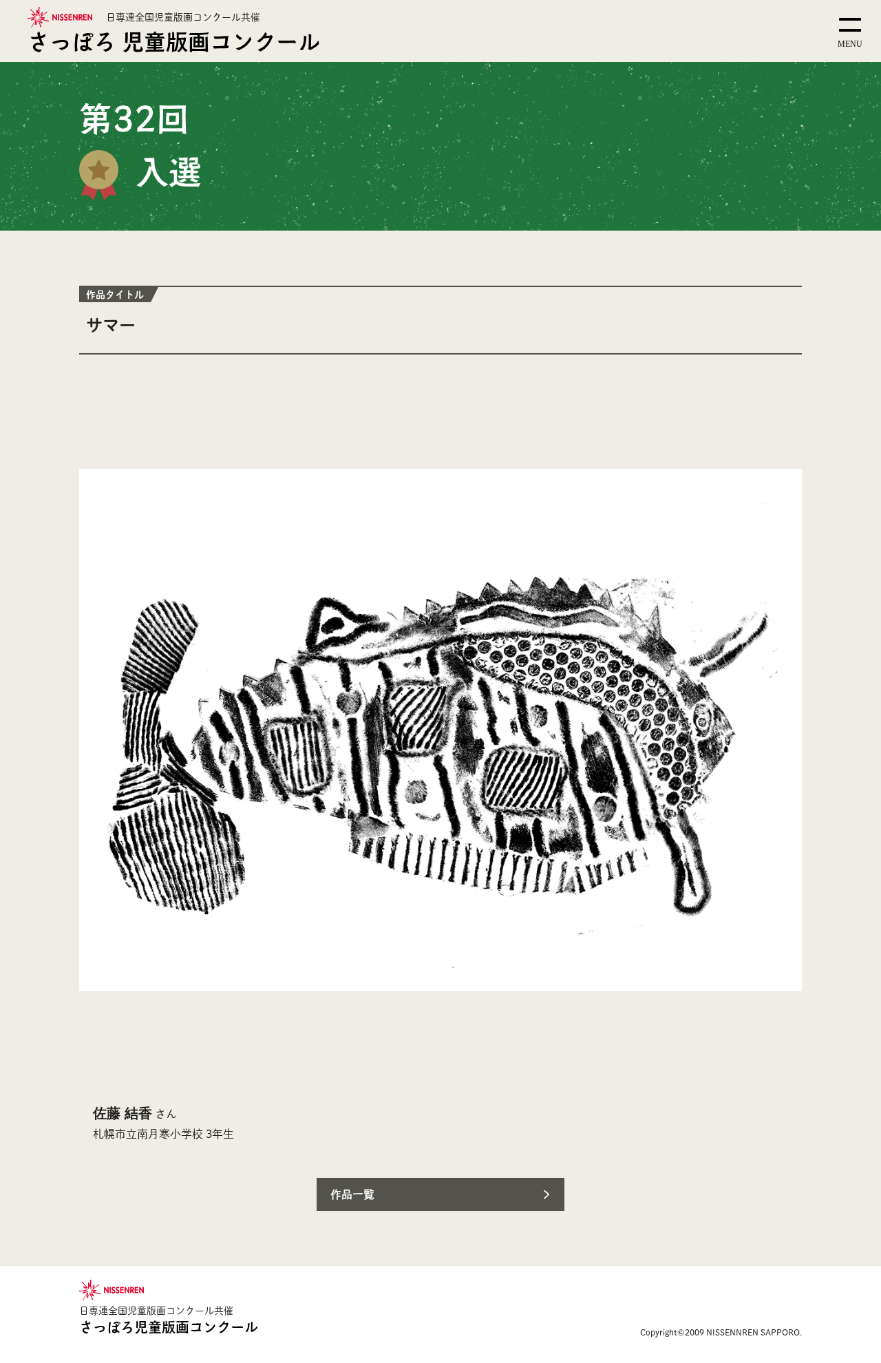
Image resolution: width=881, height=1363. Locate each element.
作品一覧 (352, 1194)
